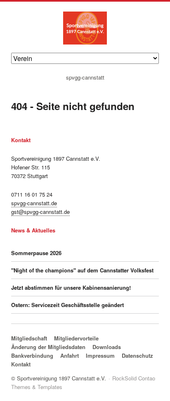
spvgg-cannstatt (85, 77)
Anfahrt (69, 355)
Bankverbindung (32, 355)
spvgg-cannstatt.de (34, 203)
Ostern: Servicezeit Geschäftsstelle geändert (67, 305)
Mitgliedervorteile (76, 338)
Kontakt (21, 364)
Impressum (100, 355)
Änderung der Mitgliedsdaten (48, 347)
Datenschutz (137, 355)
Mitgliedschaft (29, 338)
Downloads (106, 347)
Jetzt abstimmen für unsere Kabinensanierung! (71, 287)
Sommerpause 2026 (36, 253)
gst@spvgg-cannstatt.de (40, 212)
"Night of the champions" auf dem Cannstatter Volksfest (82, 270)
